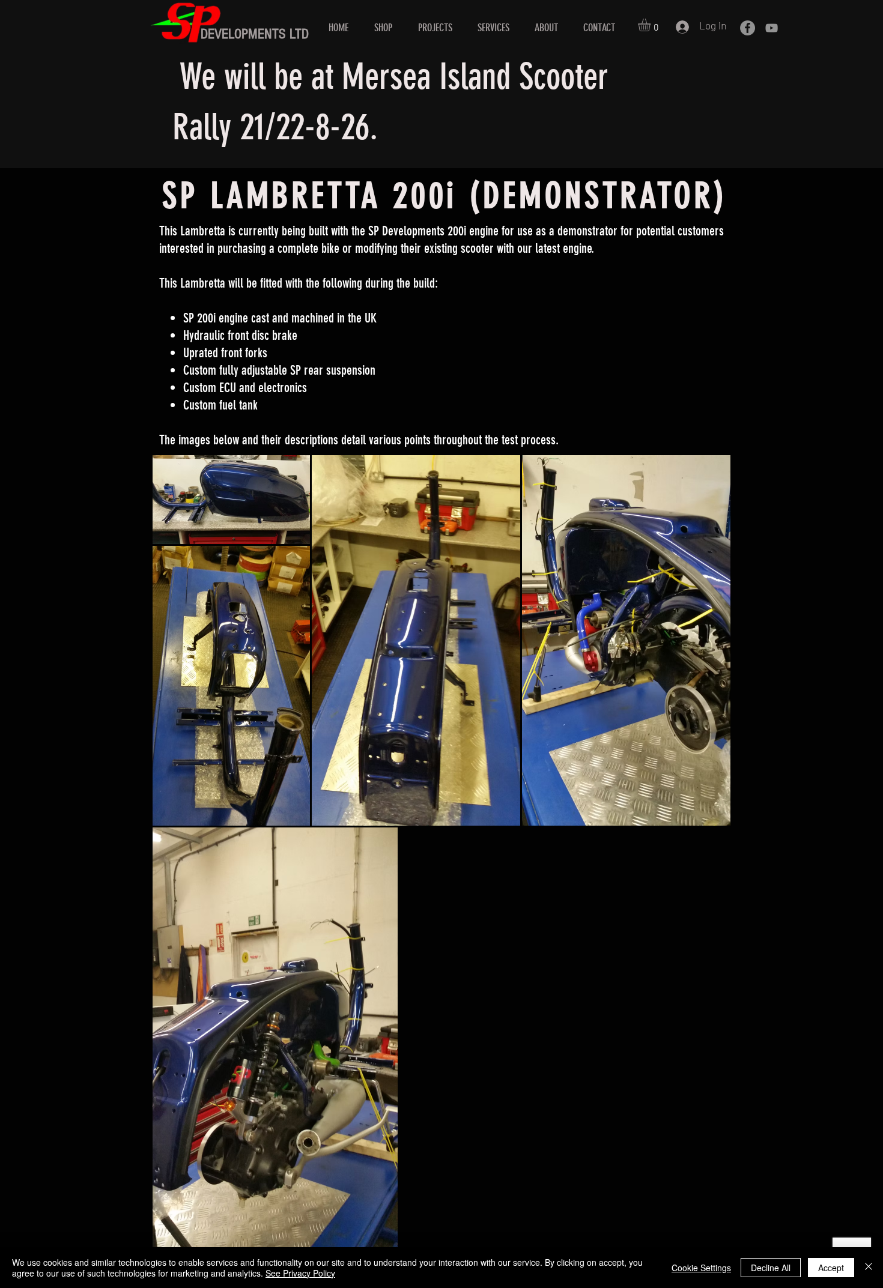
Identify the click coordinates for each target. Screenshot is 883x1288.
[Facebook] (747, 27)
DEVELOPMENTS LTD (255, 34)
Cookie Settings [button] (701, 1268)
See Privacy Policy (300, 1273)
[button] (652, 25)
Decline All (770, 1268)
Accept (831, 1268)
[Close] (868, 1267)
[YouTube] (771, 27)
